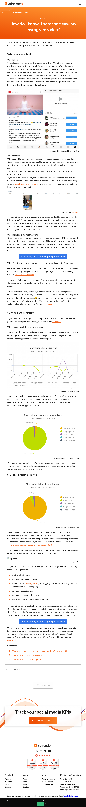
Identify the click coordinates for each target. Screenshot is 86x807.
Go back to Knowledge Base (16, 12)
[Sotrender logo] (43, 747)
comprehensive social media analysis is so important (29, 545)
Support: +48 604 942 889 (70, 787)
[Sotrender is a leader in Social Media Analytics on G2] (32, 764)
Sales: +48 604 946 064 (69, 784)
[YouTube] (49, 751)
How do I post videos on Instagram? (27, 655)
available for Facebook (24, 274)
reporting (11, 640)
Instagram (43, 18)
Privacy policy (47, 782)
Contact (26, 787)
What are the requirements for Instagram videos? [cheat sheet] (39, 651)
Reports (8, 787)
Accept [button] (40, 804)
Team (25, 779)
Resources (9, 782)
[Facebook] (41, 751)
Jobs (25, 782)
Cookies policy (47, 784)
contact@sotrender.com (69, 790)
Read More (49, 804)
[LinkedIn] (45, 751)
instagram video (17, 669)
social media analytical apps (27, 184)
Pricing (7, 784)
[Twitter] (36, 751)
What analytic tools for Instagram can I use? (30, 659)
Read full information (71, 796)
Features (8, 779)
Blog (25, 784)
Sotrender (75, 212)
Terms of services (48, 779)
